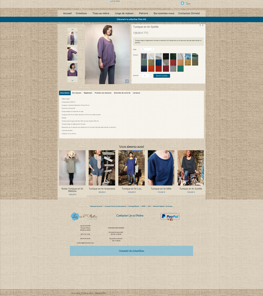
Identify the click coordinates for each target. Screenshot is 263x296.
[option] (107, 54)
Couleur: (136, 55)
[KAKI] (195, 62)
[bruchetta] (173, 62)
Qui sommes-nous (164, 13)
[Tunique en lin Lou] (131, 168)
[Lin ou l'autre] (131, 1)
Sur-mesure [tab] (76, 93)
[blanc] (151, 56)
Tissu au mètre (101, 13)
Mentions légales (158, 206)
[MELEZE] (173, 56)
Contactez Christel (189, 13)
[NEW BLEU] (144, 69)
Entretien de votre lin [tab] (122, 93)
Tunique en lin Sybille (190, 189)
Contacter (129, 216)
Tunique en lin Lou (131, 189)
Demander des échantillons (131, 251)
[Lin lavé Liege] (180, 62)
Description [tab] (64, 93)
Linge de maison (124, 13)
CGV (149, 206)
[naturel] (166, 62)
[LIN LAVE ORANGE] (151, 69)
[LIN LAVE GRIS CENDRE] (173, 69)
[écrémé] (159, 56)
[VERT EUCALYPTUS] (195, 56)
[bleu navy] (144, 56)
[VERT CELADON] (144, 62)
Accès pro (169, 206)
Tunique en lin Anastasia (102, 189)
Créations (81, 13)
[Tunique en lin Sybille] (190, 168)
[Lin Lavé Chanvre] (151, 62)
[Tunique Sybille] (107, 54)
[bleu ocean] (159, 62)
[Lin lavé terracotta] (159, 69)
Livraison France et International (115, 206)
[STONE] (188, 56)
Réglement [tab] (88, 93)
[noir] (166, 56)
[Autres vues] (72, 29)
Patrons (144, 13)
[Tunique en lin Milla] (161, 168)
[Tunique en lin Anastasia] (102, 168)
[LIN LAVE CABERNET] (166, 69)
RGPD (143, 206)
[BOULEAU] (180, 56)
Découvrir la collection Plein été (131, 19)
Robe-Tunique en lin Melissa (72, 190)
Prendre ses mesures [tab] (103, 93)
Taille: (135, 49)
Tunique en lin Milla (161, 189)
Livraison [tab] (136, 93)
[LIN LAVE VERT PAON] (180, 69)
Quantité (136, 75)
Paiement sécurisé (96, 206)
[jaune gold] (188, 62)
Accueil (67, 13)
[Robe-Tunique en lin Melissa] (72, 168)
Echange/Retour (133, 206)
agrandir (127, 81)
